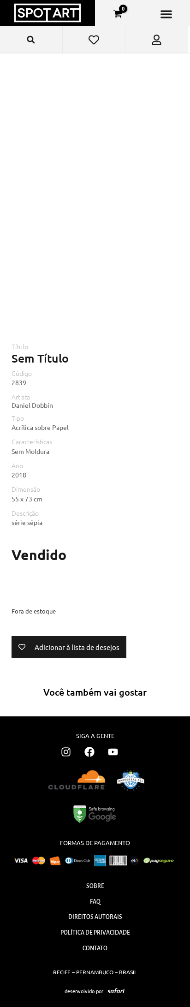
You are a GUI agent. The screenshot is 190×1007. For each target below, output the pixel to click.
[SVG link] (116, 991)
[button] (166, 14)
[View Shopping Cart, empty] (117, 13)
